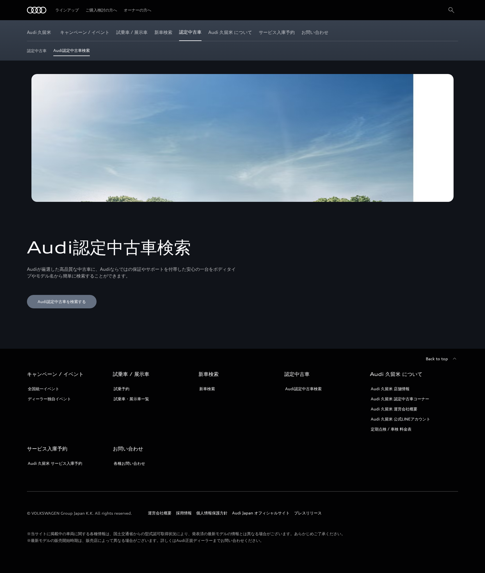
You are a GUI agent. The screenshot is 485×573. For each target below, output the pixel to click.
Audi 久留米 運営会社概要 (394, 408)
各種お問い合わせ (129, 463)
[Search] (451, 10)
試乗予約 (121, 388)
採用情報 (184, 512)
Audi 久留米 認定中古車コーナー (400, 398)
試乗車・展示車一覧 (131, 398)
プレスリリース (308, 512)
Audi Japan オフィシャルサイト (261, 512)
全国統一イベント (43, 388)
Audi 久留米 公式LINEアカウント (400, 419)
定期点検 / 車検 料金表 (391, 429)
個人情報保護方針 (212, 512)
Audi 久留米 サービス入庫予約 (55, 463)
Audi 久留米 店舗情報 (390, 388)
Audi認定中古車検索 (303, 388)
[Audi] (36, 10)
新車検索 (207, 388)
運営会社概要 (159, 512)
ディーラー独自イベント (49, 398)
